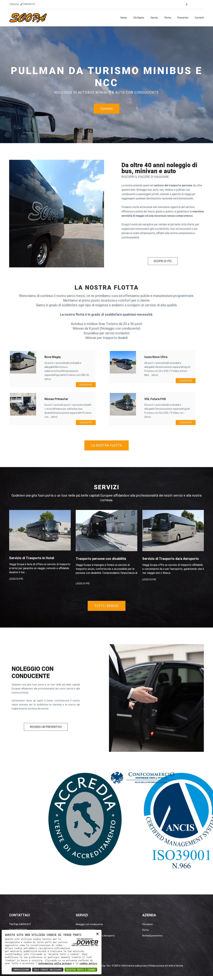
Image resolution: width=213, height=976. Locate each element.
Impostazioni (21, 969)
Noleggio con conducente (89, 924)
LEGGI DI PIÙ (86, 384)
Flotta (168, 17)
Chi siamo (147, 924)
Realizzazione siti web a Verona (166, 965)
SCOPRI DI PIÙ (163, 261)
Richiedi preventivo (152, 935)
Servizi (154, 17)
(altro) (47, 379)
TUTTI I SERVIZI (106, 606)
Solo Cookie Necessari (48, 969)
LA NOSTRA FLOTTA (106, 445)
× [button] (97, 933)
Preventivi (183, 17)
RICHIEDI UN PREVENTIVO (46, 726)
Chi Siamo (138, 17)
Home (123, 17)
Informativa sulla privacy (135, 965)
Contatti (199, 17)
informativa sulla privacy (55, 963)
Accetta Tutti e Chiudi (81, 969)
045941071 (29, 4)
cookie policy (88, 963)
